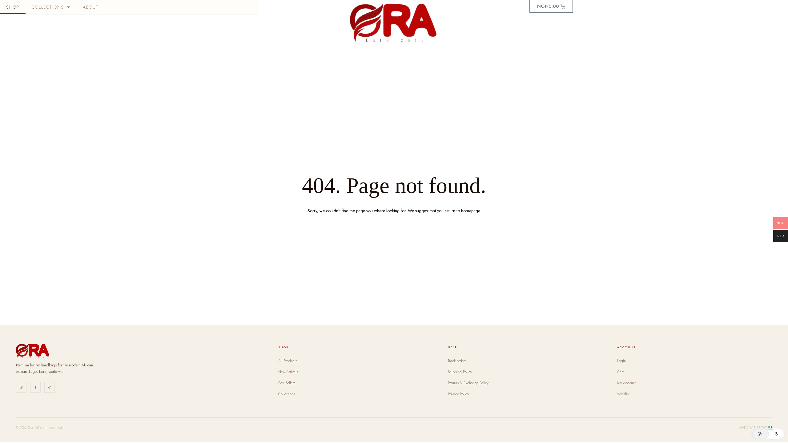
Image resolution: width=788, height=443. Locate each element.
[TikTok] (49, 387)
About (91, 7)
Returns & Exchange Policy (468, 383)
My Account (626, 383)
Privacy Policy (458, 394)
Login (621, 361)
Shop (12, 7)
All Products (287, 361)
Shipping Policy (460, 372)
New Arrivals (288, 372)
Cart (620, 372)
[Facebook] (35, 387)
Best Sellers (286, 383)
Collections (48, 7)
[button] (768, 434)
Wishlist (623, 394)
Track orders (457, 361)
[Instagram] (21, 387)
